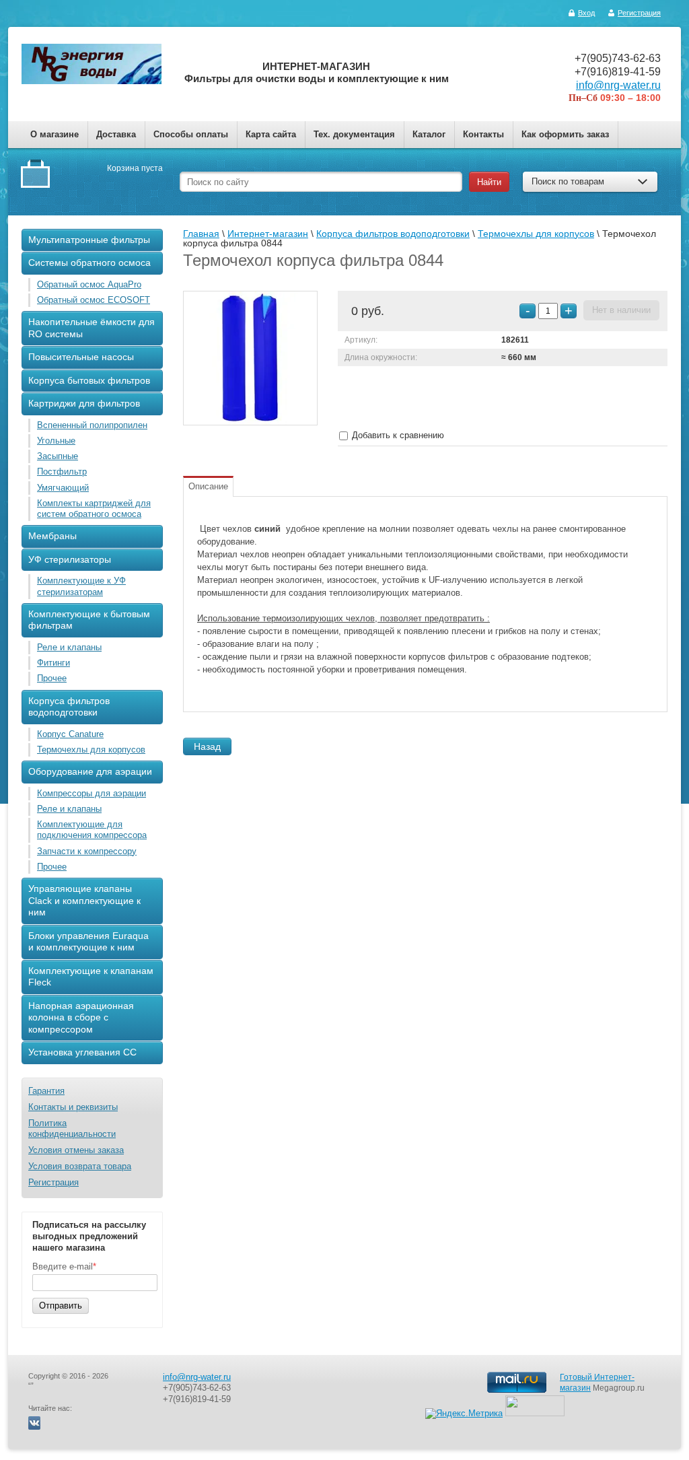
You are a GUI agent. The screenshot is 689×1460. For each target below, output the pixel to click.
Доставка (116, 134)
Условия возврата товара (79, 1166)
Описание (208, 486)
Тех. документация (354, 134)
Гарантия (46, 1091)
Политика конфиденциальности (72, 1128)
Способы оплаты (190, 134)
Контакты (483, 134)
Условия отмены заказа (76, 1150)
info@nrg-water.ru (618, 85)
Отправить (60, 1305)
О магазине (54, 134)
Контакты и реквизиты (73, 1107)
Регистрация (639, 13)
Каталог (428, 134)
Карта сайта (271, 134)
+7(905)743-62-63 (618, 58)
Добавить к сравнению (396, 435)
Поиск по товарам (568, 181)
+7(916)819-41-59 (618, 71)
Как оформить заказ (565, 134)
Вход (586, 13)
